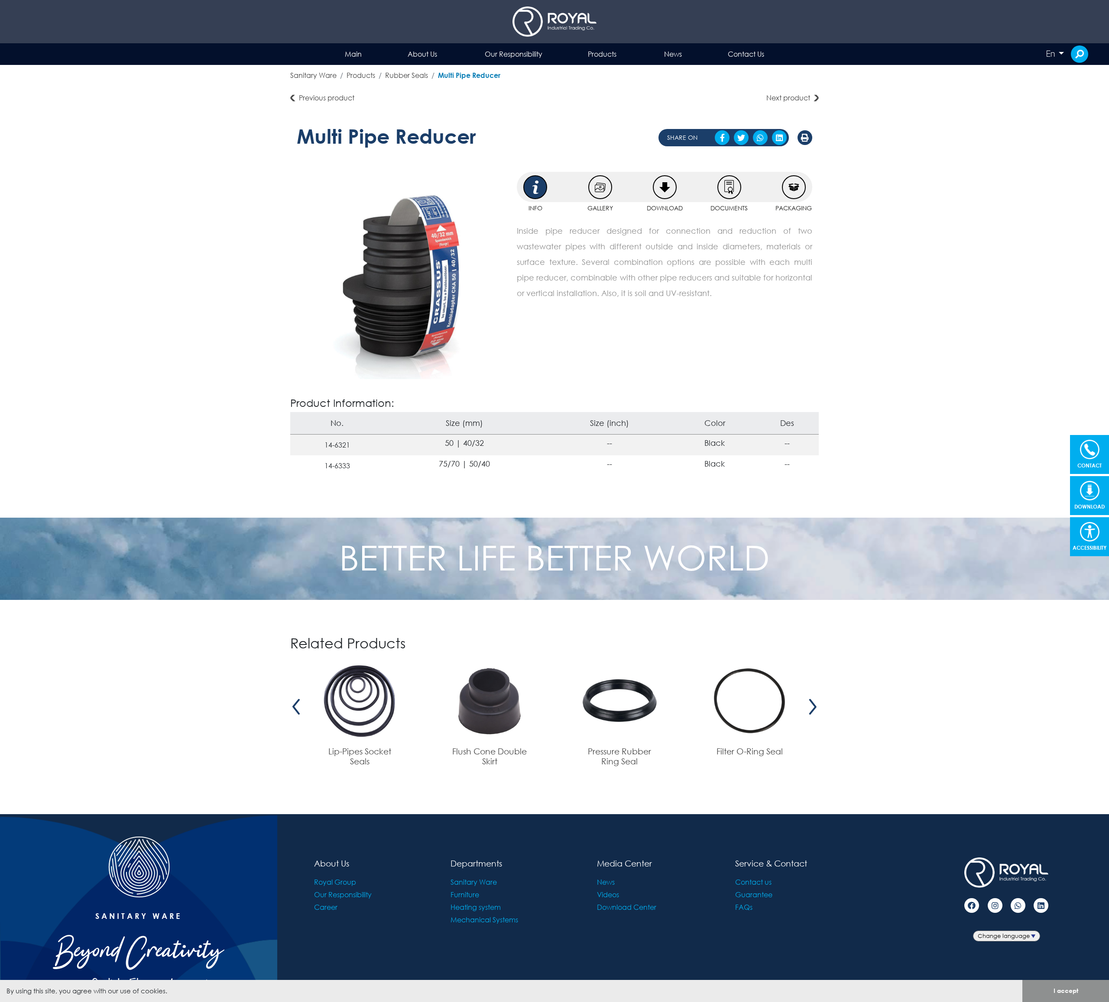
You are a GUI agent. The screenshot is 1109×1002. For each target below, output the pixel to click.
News (673, 53)
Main (353, 53)
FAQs (743, 907)
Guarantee (753, 894)
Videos (608, 894)
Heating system (476, 907)
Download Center (626, 907)
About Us (422, 53)
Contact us (753, 881)
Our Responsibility (513, 53)
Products (602, 53)
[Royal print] (805, 137)
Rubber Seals (406, 75)
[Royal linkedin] (1041, 905)
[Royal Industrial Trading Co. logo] (554, 21)
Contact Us (746, 53)
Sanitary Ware (313, 75)
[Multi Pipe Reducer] (400, 275)
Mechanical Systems (484, 919)
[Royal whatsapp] (1018, 905)
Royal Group (335, 881)
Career (325, 907)
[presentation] (296, 707)
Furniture (465, 894)
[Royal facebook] (971, 905)
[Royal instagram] (995, 905)
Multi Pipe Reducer (469, 75)
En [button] (1051, 53)
